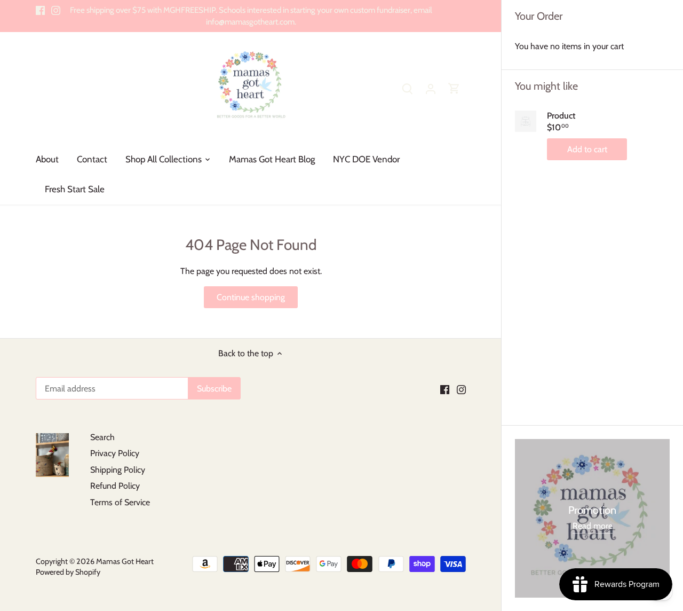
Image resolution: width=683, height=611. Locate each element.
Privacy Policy (114, 453)
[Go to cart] (454, 88)
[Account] (430, 88)
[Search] (407, 88)
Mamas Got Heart (125, 561)
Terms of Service (120, 502)
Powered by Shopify (68, 572)
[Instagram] (55, 10)
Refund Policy (115, 486)
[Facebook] (40, 10)
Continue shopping (251, 297)
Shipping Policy (117, 470)
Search (102, 437)
